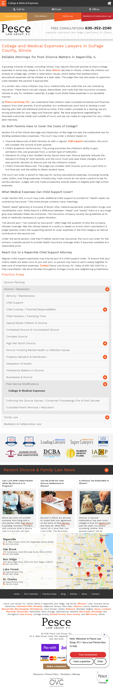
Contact (44, 265)
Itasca (97, 609)
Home (17, 594)
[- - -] (3, 3)
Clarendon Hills (24, 606)
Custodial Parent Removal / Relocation (30, 407)
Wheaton (82, 603)
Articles (73, 594)
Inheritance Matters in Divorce (25, 370)
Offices (95, 9)
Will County (91, 614)
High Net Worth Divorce (20, 343)
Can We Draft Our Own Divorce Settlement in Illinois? (52, 483)
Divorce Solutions (13, 16)
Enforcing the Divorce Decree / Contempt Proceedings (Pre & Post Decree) (53, 400)
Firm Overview (31, 594)
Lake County (25, 614)
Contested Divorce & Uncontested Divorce (32, 329)
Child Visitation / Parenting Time (26, 316)
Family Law (68, 16)
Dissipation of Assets (18, 363)
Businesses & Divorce (19, 377)
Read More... (27, 524)
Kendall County (57, 614)
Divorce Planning (14, 282)
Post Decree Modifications (22, 383)
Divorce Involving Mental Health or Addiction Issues (38, 350)
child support (75, 141)
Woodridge (96, 611)
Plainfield (11, 611)
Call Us (20, 9)
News (84, 594)
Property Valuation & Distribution (26, 356)
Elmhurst (70, 609)
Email (58, 9)
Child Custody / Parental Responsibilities (31, 309)
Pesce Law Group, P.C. (17, 102)
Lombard (106, 609)
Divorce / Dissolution (17, 289)
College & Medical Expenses (26, 390)
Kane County (73, 614)
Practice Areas (49, 594)
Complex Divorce (16, 336)
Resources (38, 674)
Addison (78, 606)
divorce (56, 70)
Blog (63, 594)
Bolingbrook (36, 609)
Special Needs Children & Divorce (26, 322)
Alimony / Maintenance (20, 295)
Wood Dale (84, 611)
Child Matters (40, 16)
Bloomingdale (22, 609)
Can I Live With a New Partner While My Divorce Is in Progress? (17, 483)
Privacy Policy (51, 674)
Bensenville (8, 609)
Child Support (14, 302)
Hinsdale (37, 606)
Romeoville (22, 611)
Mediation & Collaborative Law (97, 16)
